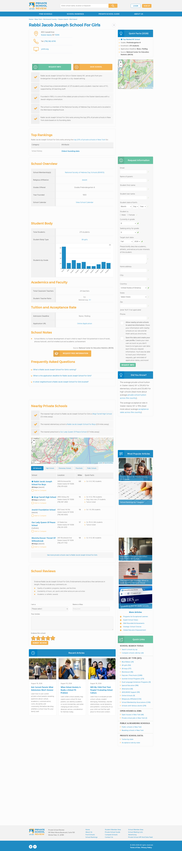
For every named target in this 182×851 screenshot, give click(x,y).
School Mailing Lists (135, 832)
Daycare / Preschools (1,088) (132, 675)
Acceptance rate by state (131, 743)
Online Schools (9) (128, 695)
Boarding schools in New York (133, 730)
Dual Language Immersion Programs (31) (136, 682)
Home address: (126, 266)
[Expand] (33, 448)
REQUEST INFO (55, 66)
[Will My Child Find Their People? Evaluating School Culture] (101, 669)
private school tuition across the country (133, 396)
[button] (72, 449)
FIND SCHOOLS (45, 14)
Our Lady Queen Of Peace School (73, 432)
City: (122, 275)
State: (122, 293)
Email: (122, 168)
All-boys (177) (126, 668)
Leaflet (100, 463)
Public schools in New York (132, 727)
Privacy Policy (146, 847)
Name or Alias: (78, 604)
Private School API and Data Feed (140, 837)
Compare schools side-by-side (133, 653)
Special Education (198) (130, 685)
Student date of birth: (128, 202)
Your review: (35, 614)
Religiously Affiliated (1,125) (131, 699)
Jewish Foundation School (44, 509)
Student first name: (127, 185)
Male (124, 215)
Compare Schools (111, 835)
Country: (123, 283)
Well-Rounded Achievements (133, 623)
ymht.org (45, 49)
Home (88, 829)
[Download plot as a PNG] (110, 245)
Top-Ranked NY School (131, 39)
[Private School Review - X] (30, 847)
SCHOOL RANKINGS (75, 14)
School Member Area (135, 829)
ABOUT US (138, 14)
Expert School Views (130, 620)
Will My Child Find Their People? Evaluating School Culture (101, 690)
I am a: (33, 604)
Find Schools (90, 835)
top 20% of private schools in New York (89, 139)
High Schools (50, 468)
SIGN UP (147, 6)
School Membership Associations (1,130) (136, 702)
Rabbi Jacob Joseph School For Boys (81, 424)
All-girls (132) (126, 665)
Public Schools (91, 468)
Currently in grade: (127, 219)
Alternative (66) (127, 689)
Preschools (79, 468)
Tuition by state (127, 739)
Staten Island (46, 35)
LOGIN (135, 6)
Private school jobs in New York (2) (134, 718)
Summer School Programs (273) (133, 679)
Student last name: (127, 193)
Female (132, 215)
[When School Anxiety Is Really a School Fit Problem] (72, 669)
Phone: (123, 314)
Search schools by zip (129, 649)
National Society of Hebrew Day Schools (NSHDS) (84, 172)
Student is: (124, 211)
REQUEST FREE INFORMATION (75, 353)
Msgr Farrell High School (102, 413)
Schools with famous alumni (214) (134, 706)
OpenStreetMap (108, 463)
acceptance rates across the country (134, 411)
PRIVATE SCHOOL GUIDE (109, 14)
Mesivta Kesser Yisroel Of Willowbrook (44, 540)
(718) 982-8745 (50, 41)
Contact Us (109, 837)
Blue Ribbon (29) (128, 662)
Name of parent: (126, 176)
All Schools (37, 468)
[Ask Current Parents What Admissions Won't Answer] (42, 669)
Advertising (132, 835)
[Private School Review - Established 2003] (38, 6)
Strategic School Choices (132, 626)
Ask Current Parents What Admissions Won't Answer (42, 689)
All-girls (85, 239)
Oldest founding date (71, 151)
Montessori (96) (127, 672)
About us (89, 832)
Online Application (84, 323)
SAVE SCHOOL (96, 66)
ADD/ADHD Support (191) (131, 692)
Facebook (35, 847)
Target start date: (127, 237)
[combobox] (83, 6)
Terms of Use (135, 847)
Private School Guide (112, 832)
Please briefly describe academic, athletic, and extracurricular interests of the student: (135, 249)
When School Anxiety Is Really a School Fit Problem (71, 690)
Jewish (84, 180)
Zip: (121, 302)
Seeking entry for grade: (129, 228)
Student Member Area (113, 829)
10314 (57, 35)
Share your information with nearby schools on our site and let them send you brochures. (138, 328)
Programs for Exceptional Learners (135, 616)
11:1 (90, 300)
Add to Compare (40, 490)
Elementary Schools (65, 468)
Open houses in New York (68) (133, 714)
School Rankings (92, 837)
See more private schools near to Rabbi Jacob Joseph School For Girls (72, 555)
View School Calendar (84, 202)
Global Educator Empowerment (134, 630)
